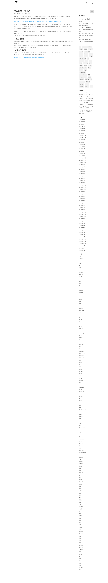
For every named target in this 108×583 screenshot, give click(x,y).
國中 (80, 470)
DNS (80, 306)
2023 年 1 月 (82, 209)
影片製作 (81, 484)
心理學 (80, 491)
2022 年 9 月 (82, 218)
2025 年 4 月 (82, 149)
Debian (81, 299)
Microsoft (86, 63)
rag (85, 70)
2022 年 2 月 (82, 234)
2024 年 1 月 (82, 182)
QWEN (81, 405)
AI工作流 (89, 46)
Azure (80, 276)
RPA (80, 418)
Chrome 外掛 (82, 290)
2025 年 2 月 (82, 153)
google (81, 330)
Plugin (89, 67)
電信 (80, 561)
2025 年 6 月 (82, 144)
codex (81, 53)
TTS (89, 74)
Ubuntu (81, 77)
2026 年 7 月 (82, 122)
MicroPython (82, 353)
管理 (80, 529)
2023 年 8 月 (82, 194)
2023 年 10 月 (82, 189)
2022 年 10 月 (82, 216)
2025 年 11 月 (82, 137)
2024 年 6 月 (82, 171)
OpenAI (81, 67)
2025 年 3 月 (82, 151)
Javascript (81, 344)
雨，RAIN (88, 3)
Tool (80, 432)
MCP (81, 63)
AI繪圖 (81, 49)
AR (80, 270)
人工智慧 (88, 81)
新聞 (80, 504)
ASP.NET (81, 274)
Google (90, 56)
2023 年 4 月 (82, 203)
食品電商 (81, 567)
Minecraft (81, 358)
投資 (80, 495)
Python (81, 70)
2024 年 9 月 (82, 164)
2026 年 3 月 (82, 131)
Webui (89, 77)
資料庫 (80, 554)
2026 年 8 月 (82, 119)
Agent (80, 263)
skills (80, 423)
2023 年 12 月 (82, 185)
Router (81, 416)
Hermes (81, 335)
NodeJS (81, 371)
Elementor (81, 310)
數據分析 (81, 500)
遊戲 (80, 558)
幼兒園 (80, 479)
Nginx (81, 65)
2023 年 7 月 (82, 196)
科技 (80, 522)
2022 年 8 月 (82, 221)
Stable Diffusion (83, 74)
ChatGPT (90, 49)
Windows (82, 79)
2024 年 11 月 (82, 160)
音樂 (80, 565)
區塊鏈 (80, 466)
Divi (80, 301)
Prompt (81, 400)
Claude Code (87, 51)
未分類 (80, 509)
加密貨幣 (81, 464)
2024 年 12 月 (82, 158)
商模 (80, 468)
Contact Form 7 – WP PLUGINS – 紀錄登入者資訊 (86, 94)
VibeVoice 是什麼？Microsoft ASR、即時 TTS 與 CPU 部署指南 (86, 35)
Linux (87, 60)
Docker (81, 56)
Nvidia (85, 65)
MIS (80, 360)
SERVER (81, 421)
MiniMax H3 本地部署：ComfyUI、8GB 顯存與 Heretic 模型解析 (86, 19)
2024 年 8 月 (82, 167)
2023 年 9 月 (82, 191)
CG (80, 285)
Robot (80, 414)
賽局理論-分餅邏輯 (22, 11)
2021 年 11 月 (82, 241)
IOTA (80, 342)
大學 (80, 475)
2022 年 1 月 (82, 237)
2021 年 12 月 (82, 239)
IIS (80, 340)
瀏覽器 (80, 515)
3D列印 (81, 258)
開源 (91, 86)
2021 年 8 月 (82, 248)
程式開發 (81, 527)
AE (80, 261)
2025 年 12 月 (82, 135)
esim (80, 312)
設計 (80, 542)
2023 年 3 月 (82, 205)
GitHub (86, 56)
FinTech (81, 319)
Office (80, 378)
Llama (80, 349)
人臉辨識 (81, 457)
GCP (80, 324)
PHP (85, 67)
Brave (80, 281)
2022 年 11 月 (82, 214)
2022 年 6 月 (82, 225)
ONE (80, 382)
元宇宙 (80, 459)
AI (80, 46)
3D (80, 256)
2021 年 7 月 (82, 250)
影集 (80, 488)
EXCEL (80, 317)
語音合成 (81, 547)
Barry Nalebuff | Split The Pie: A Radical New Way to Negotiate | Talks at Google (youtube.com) (37, 21)
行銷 (80, 538)
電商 (80, 563)
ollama (90, 65)
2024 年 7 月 (82, 169)
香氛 (80, 570)
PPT (80, 398)
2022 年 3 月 (82, 232)
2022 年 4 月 (82, 230)
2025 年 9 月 (82, 140)
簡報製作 (81, 531)
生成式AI (87, 86)
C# (80, 283)
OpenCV (81, 389)
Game (80, 321)
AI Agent (84, 46)
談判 (29, 13)
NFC (80, 364)
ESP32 (80, 315)
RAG (80, 407)
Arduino (81, 272)
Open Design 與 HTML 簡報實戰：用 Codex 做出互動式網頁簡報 (86, 29)
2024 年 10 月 (82, 162)
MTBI (80, 362)
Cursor (91, 53)
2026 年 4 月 (82, 128)
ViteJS (80, 441)
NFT (90, 63)
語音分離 (81, 545)
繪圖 (80, 536)
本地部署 (81, 86)
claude (81, 292)
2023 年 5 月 (82, 200)
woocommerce (88, 79)
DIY (80, 303)
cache (85, 49)
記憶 (80, 540)
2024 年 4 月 (82, 176)
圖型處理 (81, 473)
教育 (80, 497)
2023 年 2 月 (82, 207)
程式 (80, 524)
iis (88, 58)
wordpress (82, 81)
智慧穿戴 (81, 506)
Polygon (81, 396)
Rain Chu (18, 13)
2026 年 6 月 (82, 124)
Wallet (80, 445)
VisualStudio (82, 439)
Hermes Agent (83, 58)
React (80, 412)
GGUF (80, 326)
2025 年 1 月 (82, 155)
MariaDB (81, 351)
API (80, 267)
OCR (80, 376)
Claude (81, 51)
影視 (80, 486)
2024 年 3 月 (82, 178)
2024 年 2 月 (82, 180)
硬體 (80, 520)
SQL (80, 425)
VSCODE (81, 443)
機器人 (80, 513)
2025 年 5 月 (82, 146)
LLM (90, 60)
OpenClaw (81, 387)
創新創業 (81, 461)
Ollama (81, 380)
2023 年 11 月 (82, 187)
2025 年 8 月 (82, 142)
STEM (80, 430)
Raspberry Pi (82, 72)
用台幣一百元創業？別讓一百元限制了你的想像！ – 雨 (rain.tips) (29, 57)
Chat (80, 288)
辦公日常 (81, 556)
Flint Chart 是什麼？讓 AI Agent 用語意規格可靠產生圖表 (86, 41)
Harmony (81, 333)
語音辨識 (81, 549)
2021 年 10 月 (82, 243)
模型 (80, 511)
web (85, 77)
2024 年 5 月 (82, 173)
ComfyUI (86, 53)
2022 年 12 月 (82, 212)
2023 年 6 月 (82, 198)
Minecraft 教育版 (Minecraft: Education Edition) (86, 100)
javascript (82, 60)
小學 (80, 477)
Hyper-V (81, 337)
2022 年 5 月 (82, 227)
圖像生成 (81, 84)
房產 (80, 493)
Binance (81, 279)
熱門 (80, 518)
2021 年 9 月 (82, 246)
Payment (81, 391)
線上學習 (81, 533)
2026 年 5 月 (82, 126)
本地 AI (86, 84)
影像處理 (81, 482)
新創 (80, 502)
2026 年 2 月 (82, 133)
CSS (80, 297)
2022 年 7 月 (82, 223)
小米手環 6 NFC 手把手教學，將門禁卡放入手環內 (86, 106)
